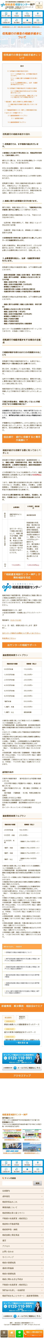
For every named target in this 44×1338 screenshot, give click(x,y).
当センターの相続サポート (14, 113)
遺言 (4, 1241)
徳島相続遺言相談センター (32, 1140)
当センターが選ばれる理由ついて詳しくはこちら (21, 633)
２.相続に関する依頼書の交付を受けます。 (24, 79)
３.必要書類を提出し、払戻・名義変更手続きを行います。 (24, 83)
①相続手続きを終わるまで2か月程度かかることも (24, 92)
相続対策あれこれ (9, 1202)
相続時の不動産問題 (10, 1224)
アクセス (6, 1246)
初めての (39, 6)
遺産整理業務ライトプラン (17, 116)
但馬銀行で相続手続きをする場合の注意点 (22, 88)
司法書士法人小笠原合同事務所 (12, 1153)
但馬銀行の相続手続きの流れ (17, 71)
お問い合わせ (8, 1252)
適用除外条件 (17, 118)
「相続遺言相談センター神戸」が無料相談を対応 (21, 110)
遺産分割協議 (8, 1268)
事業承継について (9, 1207)
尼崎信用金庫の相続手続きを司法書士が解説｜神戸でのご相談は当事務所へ (22, 968)
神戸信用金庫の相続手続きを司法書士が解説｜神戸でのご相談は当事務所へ (22, 960)
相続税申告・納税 (9, 1229)
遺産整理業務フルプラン (17, 122)
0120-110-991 (15, 620)
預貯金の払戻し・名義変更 (13, 947)
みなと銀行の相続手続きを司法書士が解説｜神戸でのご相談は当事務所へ (22, 992)
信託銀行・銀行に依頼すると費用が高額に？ (19, 102)
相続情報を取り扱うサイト (13, 1213)
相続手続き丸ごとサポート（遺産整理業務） (21, 1296)
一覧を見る (20, 1042)
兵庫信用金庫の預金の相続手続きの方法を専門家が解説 (22, 984)
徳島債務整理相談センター (32, 1153)
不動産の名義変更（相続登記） (15, 1285)
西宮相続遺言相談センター (12, 1140)
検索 (37, 1183)
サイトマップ (8, 1257)
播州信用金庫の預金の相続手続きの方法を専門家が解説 (22, 976)
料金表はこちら (9, 638)
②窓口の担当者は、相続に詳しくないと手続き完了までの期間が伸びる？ (24, 96)
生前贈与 (6, 1191)
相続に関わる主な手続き (12, 1279)
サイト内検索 (10, 1178)
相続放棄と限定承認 (10, 1235)
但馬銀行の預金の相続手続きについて (19, 952)
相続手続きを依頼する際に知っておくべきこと (22, 105)
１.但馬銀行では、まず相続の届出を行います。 (24, 75)
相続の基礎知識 (8, 1274)
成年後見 (6, 1196)
